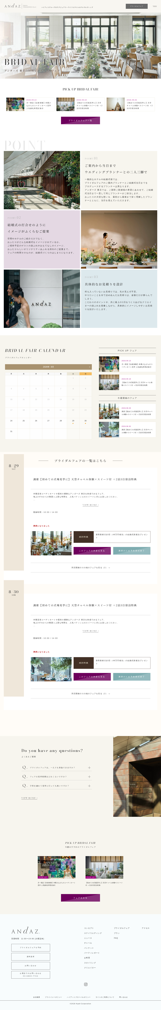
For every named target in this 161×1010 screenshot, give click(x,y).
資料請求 (31, 956)
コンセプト (89, 928)
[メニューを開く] (153, 6)
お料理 (87, 958)
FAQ (116, 938)
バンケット (89, 948)
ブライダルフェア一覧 (80, 120)
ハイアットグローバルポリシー (79, 997)
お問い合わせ (31, 966)
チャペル (88, 943)
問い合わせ (123, 997)
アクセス (146, 928)
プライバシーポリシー (53, 997)
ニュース (88, 938)
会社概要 (36, 997)
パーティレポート (92, 953)
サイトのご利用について (105, 997)
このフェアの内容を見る (92, 551)
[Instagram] (117, 984)
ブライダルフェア (122, 928)
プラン (117, 933)
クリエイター (90, 968)
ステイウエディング (93, 933)
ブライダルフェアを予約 (31, 947)
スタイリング (90, 963)
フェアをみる (80, 898)
